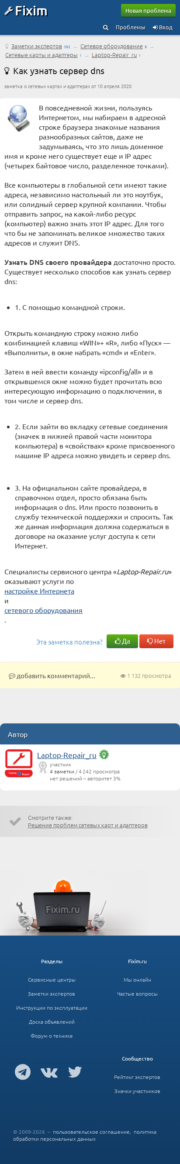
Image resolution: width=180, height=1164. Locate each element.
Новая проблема (148, 10)
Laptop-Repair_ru (114, 54)
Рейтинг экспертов (137, 1076)
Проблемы (130, 27)
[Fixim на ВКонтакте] (49, 1071)
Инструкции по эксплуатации (51, 1007)
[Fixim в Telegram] (23, 1071)
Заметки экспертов (36, 46)
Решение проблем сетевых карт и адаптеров (88, 825)
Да (125, 641)
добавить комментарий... (55, 675)
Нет (159, 641)
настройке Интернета (39, 590)
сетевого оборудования (43, 609)
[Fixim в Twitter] (75, 1071)
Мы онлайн (137, 979)
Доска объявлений (52, 1021)
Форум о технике (52, 1035)
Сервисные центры (52, 979)
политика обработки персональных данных (84, 1135)
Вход (165, 27)
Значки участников (137, 1090)
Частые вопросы (137, 993)
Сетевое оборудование (111, 46)
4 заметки (62, 771)
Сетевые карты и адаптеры (41, 54)
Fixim (31, 10)
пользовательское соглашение (91, 1131)
